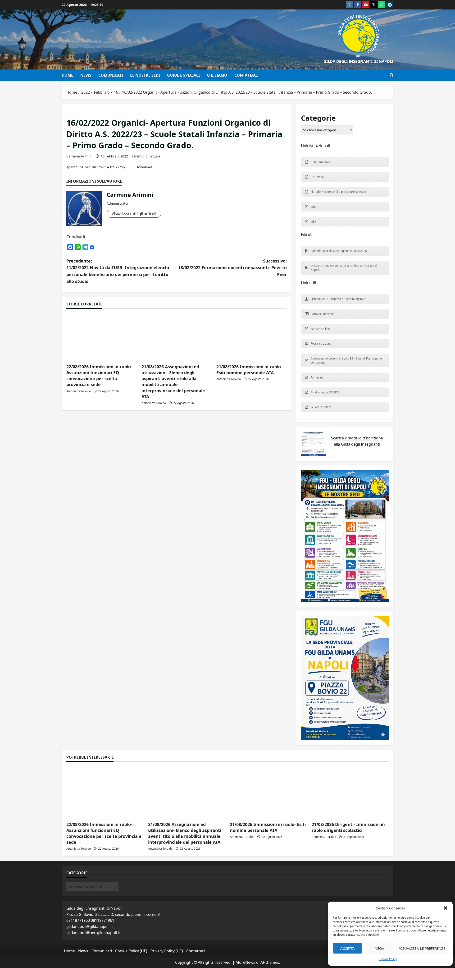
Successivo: (232, 267)
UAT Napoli (317, 177)
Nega (379, 948)
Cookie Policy (388, 959)
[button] (445, 908)
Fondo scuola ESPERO (324, 392)
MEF (313, 222)
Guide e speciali (183, 75)
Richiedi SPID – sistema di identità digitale (337, 299)
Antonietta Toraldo (78, 391)
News (85, 75)
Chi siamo (217, 75)
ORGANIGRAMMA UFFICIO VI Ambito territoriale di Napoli (343, 268)
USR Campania (320, 162)
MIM (313, 207)
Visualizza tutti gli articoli (134, 213)
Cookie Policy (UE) (131, 951)
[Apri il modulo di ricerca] (391, 75)
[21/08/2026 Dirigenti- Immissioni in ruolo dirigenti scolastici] (350, 792)
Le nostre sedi (145, 75)
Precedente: (117, 271)
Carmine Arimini (79, 156)
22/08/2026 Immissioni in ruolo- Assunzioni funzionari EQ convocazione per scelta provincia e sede (99, 375)
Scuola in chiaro (320, 407)
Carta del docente (322, 314)
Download (144, 167)
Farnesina (316, 377)
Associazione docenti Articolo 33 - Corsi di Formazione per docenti (346, 360)
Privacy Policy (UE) (166, 951)
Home (67, 75)
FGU (358, 56)
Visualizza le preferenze (422, 948)
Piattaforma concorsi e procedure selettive (338, 192)
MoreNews (245, 962)
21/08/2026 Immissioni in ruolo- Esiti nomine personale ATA (249, 369)
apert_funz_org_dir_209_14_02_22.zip (95, 167)
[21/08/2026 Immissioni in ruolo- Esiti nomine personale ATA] (251, 336)
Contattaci (246, 75)
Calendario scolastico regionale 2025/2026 (338, 251)
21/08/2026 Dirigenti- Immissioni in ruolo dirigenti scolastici (348, 827)
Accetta (347, 948)
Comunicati (110, 75)
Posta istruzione (321, 343)
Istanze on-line (320, 329)
